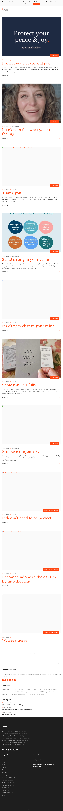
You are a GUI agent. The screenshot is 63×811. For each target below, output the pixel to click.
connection (12, 689)
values (37, 694)
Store (3, 795)
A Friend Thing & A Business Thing (12, 705)
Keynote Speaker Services (9, 777)
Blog (3, 762)
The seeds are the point (9, 714)
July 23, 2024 (6, 256)
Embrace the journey (21, 451)
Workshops (5, 787)
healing (37, 692)
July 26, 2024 (6, 60)
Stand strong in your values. (26, 259)
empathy (11, 692)
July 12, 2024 (6, 637)
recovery (28, 694)
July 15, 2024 (6, 574)
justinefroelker (51, 692)
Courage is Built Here (8, 775)
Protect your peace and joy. (26, 63)
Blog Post (55, 55)
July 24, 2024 (6, 189)
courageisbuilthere (31, 689)
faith (25, 692)
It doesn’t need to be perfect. (27, 518)
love (16, 694)
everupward (19, 692)
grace (27, 692)
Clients (4, 767)
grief (34, 692)
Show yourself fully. (19, 385)
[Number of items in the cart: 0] (59, 8)
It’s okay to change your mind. (29, 326)
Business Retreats (7, 780)
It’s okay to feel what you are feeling (27, 132)
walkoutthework (41, 694)
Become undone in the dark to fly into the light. (29, 579)
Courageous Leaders (8, 782)
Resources (5, 770)
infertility (43, 692)
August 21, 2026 (7, 712)
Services (4, 772)
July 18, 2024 (6, 448)
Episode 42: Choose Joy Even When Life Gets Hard (17, 709)
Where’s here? (14, 640)
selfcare (33, 694)
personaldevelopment (21, 694)
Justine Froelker (15, 60)
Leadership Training (8, 785)
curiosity (55, 689)
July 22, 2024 (6, 322)
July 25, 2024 (6, 126)
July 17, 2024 (6, 515)
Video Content (54, 510)
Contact (4, 765)
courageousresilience (46, 689)
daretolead (5, 692)
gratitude (30, 692)
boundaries (5, 689)
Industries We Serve (7, 792)
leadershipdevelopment (8, 694)
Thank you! (12, 193)
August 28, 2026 (7, 703)
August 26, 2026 (7, 707)
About (3, 760)
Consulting (5, 790)
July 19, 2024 (6, 382)
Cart (3, 798)
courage (21, 689)
